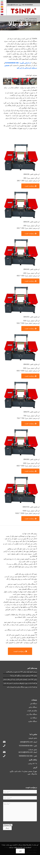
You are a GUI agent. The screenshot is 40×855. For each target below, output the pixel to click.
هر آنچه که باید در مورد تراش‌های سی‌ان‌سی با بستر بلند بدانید (20, 683)
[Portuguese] (3, 9)
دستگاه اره (33, 718)
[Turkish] (3, 12)
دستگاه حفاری (32, 721)
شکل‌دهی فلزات (32, 710)
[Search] (10, 10)
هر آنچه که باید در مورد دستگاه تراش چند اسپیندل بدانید (22, 687)
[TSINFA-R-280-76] (23, 10)
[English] (3, 4)
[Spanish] (3, 6)
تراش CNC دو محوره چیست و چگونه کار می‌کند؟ (23, 675)
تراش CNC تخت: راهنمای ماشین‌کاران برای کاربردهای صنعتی (20, 679)
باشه (20, 851)
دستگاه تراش (33, 707)
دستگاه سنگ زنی (31, 714)
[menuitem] (10, 10)
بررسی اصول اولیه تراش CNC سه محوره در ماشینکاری (21, 672)
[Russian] (3, 14)
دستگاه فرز (33, 703)
